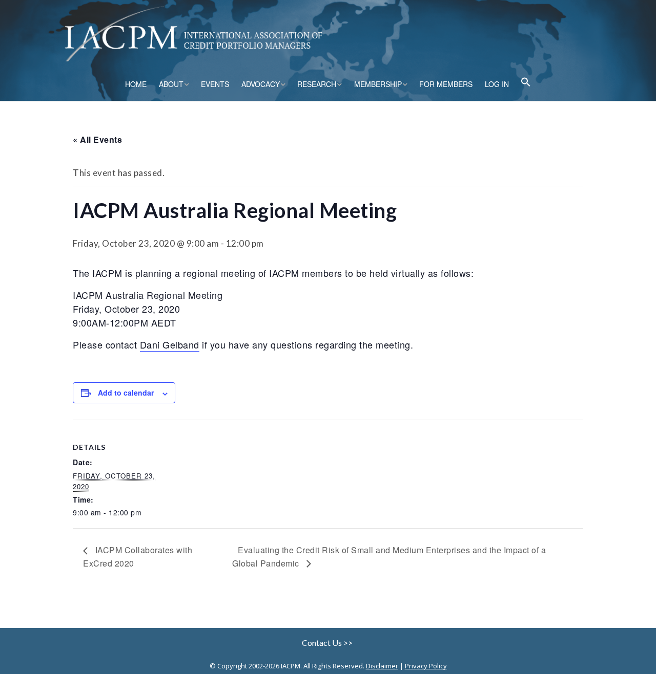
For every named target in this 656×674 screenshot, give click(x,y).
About (171, 84)
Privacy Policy (426, 665)
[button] (526, 83)
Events (215, 84)
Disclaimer (382, 665)
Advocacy (260, 84)
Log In (497, 84)
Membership (378, 84)
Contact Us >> (328, 642)
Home (136, 84)
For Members (446, 84)
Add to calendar (126, 392)
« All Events (97, 139)
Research (316, 84)
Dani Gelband (169, 344)
